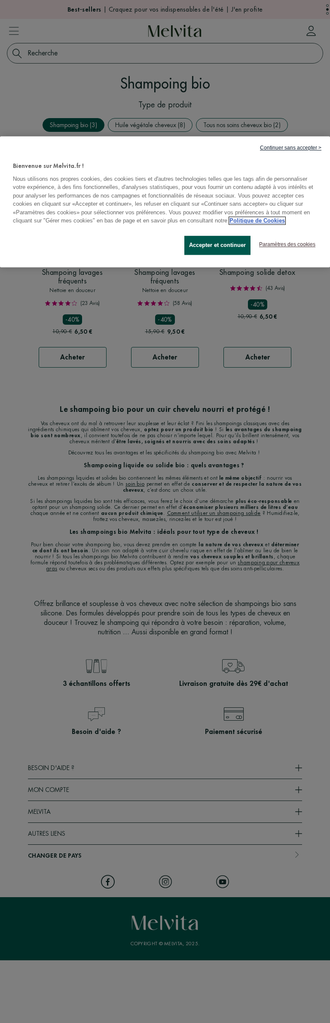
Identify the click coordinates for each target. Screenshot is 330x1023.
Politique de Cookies (257, 221)
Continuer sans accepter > (290, 148)
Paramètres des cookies (287, 244)
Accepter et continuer (217, 245)
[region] (165, 202)
